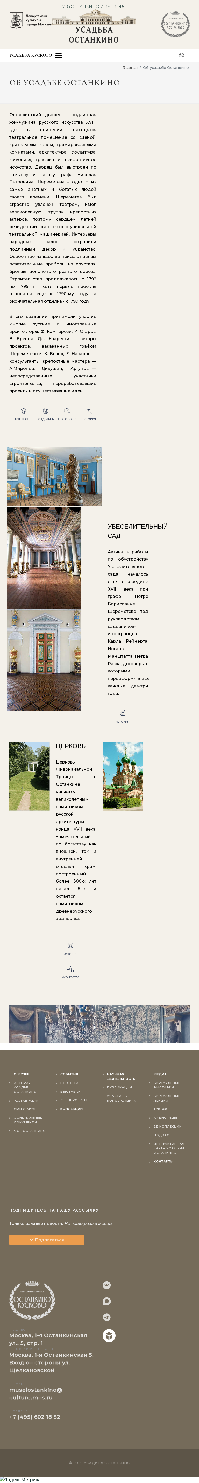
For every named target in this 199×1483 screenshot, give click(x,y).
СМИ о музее (26, 1109)
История (89, 419)
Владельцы (45, 419)
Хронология (67, 419)
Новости (69, 1083)
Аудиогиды (165, 1117)
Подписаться (49, 1240)
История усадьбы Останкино (25, 1087)
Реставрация (27, 1100)
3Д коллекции (168, 1126)
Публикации (119, 1087)
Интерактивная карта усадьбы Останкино (169, 1148)
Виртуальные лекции (167, 1098)
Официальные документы (28, 1120)
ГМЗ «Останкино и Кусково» (94, 6)
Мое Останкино (30, 1131)
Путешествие (24, 419)
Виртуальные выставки (167, 1085)
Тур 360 (160, 1109)
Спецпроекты (73, 1100)
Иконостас (70, 977)
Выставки (70, 1091)
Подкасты (164, 1135)
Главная (130, 67)
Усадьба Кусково (30, 55)
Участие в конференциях (121, 1098)
